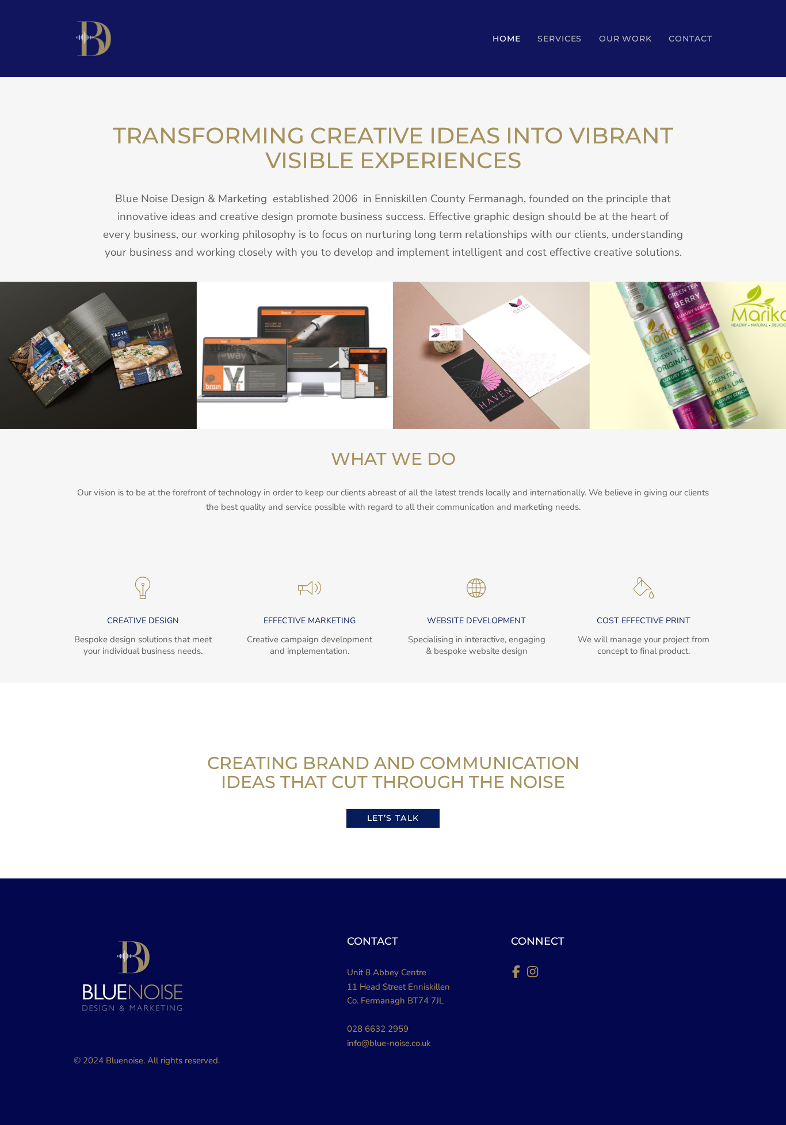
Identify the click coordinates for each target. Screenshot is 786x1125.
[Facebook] (519, 973)
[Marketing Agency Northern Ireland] (309, 588)
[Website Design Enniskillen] (476, 588)
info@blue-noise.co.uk (389, 1043)
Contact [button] (690, 38)
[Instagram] (535, 973)
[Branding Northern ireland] (143, 588)
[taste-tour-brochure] (98, 355)
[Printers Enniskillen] (643, 588)
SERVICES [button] (559, 38)
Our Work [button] (626, 38)
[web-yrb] (295, 355)
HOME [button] (507, 38)
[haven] (491, 355)
